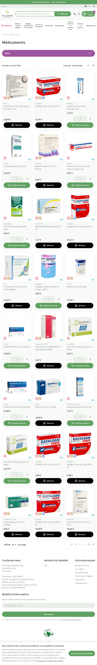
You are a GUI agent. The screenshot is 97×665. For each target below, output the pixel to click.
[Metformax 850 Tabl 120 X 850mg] (48, 146)
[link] (72, 544)
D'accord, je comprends (81, 653)
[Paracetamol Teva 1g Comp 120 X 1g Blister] (17, 266)
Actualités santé (81, 572)
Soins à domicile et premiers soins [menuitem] (71, 25)
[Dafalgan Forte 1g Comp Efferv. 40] (48, 502)
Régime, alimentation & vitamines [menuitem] (29, 25)
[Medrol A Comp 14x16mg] (48, 387)
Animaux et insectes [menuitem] (81, 25)
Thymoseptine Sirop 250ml (15, 166)
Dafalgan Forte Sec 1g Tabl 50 (79, 226)
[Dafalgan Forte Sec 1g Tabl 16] (48, 444)
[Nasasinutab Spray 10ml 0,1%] (80, 387)
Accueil (4, 34)
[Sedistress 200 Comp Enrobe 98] (17, 387)
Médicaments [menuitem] (91, 26)
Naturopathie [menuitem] (60, 26)
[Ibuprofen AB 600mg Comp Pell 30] (48, 206)
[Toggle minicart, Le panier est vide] (84, 14)
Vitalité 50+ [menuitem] (49, 26)
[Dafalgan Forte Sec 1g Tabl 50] (80, 206)
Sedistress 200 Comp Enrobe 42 (17, 346)
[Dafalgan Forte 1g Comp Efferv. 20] (80, 444)
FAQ (45, 565)
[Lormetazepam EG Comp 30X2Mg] (17, 502)
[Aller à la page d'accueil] (7, 14)
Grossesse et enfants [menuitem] (39, 25)
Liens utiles (79, 569)
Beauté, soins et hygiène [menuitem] (19, 25)
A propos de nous (82, 565)
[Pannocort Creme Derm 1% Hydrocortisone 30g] (80, 146)
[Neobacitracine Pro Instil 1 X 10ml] (80, 502)
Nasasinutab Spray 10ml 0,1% (79, 407)
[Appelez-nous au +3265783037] (75, 14)
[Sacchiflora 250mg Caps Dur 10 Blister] (80, 326)
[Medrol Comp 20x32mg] (80, 266)
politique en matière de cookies (50, 660)
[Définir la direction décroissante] (93, 65)
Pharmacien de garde (84, 576)
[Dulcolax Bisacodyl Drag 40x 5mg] (17, 206)
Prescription (80, 579)
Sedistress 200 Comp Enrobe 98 (17, 407)
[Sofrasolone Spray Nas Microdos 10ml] (80, 86)
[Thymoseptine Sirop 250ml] (17, 146)
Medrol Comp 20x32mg (76, 286)
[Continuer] (93, 544)
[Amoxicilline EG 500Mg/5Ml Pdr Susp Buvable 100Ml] (48, 326)
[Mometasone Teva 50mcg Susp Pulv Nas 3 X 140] (17, 86)
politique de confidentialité (71, 619)
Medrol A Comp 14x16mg (45, 407)
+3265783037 (17, 576)
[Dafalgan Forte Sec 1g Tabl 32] (48, 86)
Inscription (48, 614)
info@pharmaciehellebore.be (21, 579)
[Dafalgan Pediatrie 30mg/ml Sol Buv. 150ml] (48, 266)
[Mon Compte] (79, 14)
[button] (48, 53)
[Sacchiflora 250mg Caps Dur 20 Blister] (17, 444)
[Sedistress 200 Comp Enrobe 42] (17, 326)
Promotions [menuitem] (8, 26)
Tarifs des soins (81, 583)
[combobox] (35, 13)
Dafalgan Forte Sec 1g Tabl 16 (47, 464)
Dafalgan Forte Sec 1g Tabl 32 (47, 106)
